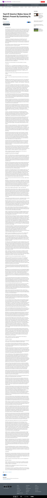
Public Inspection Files (28, 488)
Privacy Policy (18, 491)
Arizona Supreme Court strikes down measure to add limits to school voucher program (38, 25)
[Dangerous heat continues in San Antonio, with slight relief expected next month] (36, 14)
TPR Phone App (36, 488)
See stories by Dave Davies (7, 479)
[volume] (5, 5)
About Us (18, 485)
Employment (18, 488)
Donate (43, 1)
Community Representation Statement (20, 493)
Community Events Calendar (38, 491)
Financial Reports (28, 485)
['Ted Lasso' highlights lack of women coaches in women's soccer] (36, 30)
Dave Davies (5, 477)
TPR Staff (36, 485)
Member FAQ (27, 491)
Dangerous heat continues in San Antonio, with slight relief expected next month (41, 16)
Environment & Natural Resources (41, 13)
